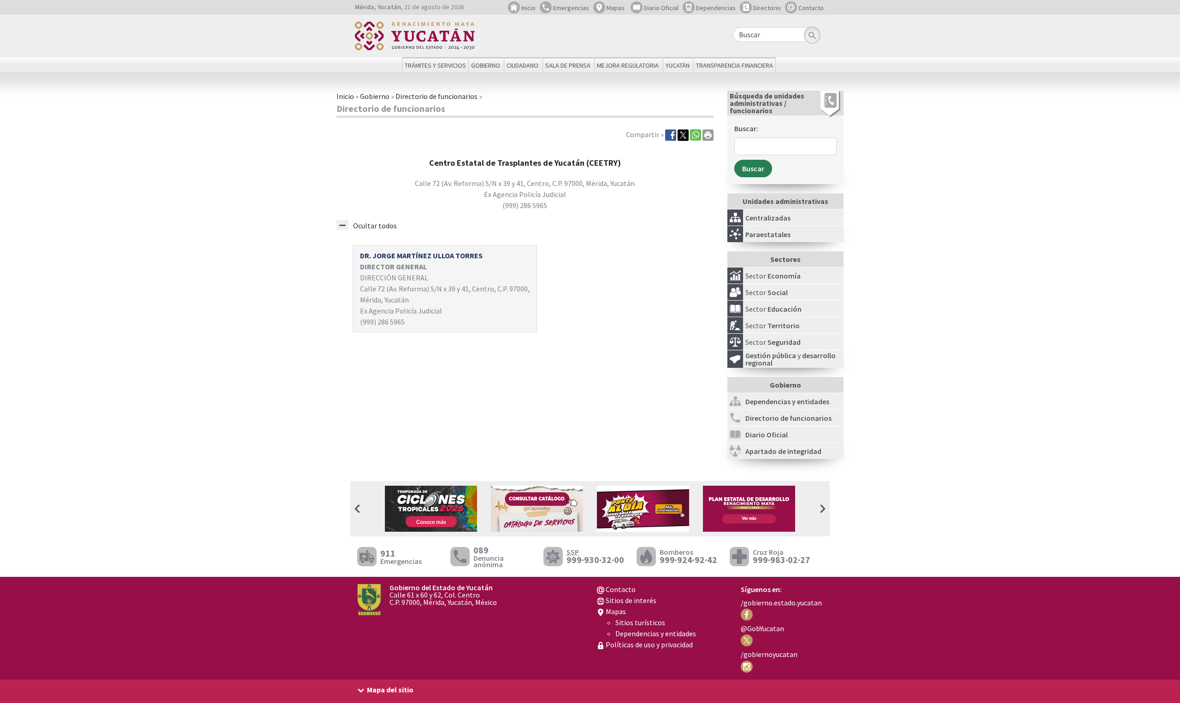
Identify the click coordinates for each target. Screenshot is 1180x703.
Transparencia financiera (734, 65)
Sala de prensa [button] (567, 65)
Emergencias (570, 8)
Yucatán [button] (678, 65)
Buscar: (746, 128)
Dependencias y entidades (655, 633)
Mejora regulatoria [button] (628, 65)
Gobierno (374, 96)
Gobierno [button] (485, 65)
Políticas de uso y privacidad (648, 644)
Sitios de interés (630, 600)
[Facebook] (670, 134)
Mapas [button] (615, 8)
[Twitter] (683, 134)
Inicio (528, 8)
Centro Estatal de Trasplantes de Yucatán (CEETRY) (525, 162)
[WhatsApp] (695, 134)
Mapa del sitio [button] (390, 689)
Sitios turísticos (640, 622)
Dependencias (715, 8)
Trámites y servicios (435, 65)
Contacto (810, 8)
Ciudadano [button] (522, 65)
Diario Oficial (660, 8)
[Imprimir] (708, 134)
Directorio (766, 8)
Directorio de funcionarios (436, 96)
